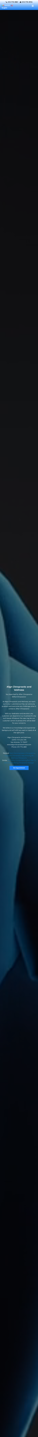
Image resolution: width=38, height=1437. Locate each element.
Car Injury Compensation (17, 760)
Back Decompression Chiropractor (22, 753)
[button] (32, 6)
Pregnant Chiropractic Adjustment (17, 756)
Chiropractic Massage (26, 763)
